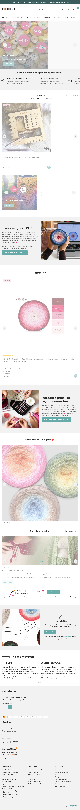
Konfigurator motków (34, 781)
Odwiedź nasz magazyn (9, 779)
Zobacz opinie (8, 759)
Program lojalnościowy (35, 772)
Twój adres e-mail (7, 703)
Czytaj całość (8, 582)
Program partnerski (34, 774)
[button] (61, 9)
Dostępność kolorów (61, 772)
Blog (56, 774)
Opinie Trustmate (60, 786)
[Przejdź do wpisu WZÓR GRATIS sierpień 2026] (40, 550)
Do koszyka (49, 167)
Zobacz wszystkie (70, 95)
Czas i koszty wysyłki (8, 770)
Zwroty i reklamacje (7, 774)
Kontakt (4, 777)
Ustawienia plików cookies (10, 794)
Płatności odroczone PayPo (36, 770)
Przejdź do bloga (70, 531)
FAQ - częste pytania (61, 779)
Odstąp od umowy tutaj (9, 797)
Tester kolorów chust (34, 784)
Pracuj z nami (59, 777)
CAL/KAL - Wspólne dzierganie (64, 781)
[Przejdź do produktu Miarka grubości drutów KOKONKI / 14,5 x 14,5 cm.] (26, 127)
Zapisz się (50, 632)
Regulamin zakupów (8, 784)
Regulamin (67, 636)
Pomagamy (58, 784)
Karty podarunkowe (34, 777)
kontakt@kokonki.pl (10, 731)
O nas (57, 770)
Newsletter (31, 779)
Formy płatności (6, 781)
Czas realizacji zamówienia (10, 772)
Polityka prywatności (8, 788)
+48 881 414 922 (8, 728)
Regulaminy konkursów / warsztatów (13, 786)
